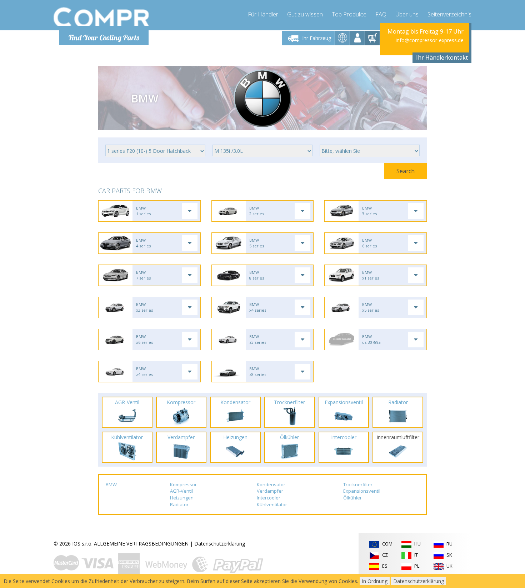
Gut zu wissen (305, 14)
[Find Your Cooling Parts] (102, 16)
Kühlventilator (272, 504)
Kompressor (183, 484)
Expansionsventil (361, 491)
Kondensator (271, 484)
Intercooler (268, 497)
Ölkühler (352, 497)
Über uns (407, 14)
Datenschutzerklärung (219, 543)
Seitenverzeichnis (449, 14)
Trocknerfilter (357, 484)
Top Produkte (349, 14)
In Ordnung (375, 581)
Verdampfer (270, 491)
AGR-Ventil (181, 491)
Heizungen (182, 497)
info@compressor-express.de (430, 40)
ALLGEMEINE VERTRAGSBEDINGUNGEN (141, 543)
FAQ (380, 14)
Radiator (179, 504)
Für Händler (263, 14)
